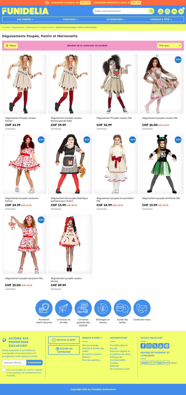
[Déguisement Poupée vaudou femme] (24, 84)
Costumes (69, 19)
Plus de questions (91, 360)
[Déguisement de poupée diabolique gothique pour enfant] (70, 164)
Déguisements (18, 27)
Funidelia (6, 27)
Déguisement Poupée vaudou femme (20, 119)
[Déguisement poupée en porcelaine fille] (116, 164)
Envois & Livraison (92, 354)
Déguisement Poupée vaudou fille (114, 118)
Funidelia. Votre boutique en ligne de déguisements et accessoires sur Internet (25, 11)
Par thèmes (24, 19)
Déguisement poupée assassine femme (21, 199)
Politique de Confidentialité (117, 358)
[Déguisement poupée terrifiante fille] (161, 164)
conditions (17, 372)
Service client (66, 340)
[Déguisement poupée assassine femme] (24, 164)
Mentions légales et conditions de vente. (120, 353)
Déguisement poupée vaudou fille (159, 118)
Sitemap (114, 365)
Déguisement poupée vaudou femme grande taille (66, 119)
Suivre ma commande (64, 350)
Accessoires (114, 19)
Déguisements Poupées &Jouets (40, 27)
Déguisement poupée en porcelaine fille (115, 199)
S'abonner (34, 362)
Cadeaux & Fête (159, 19)
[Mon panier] (181, 11)
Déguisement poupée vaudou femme (66, 279)
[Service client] (167, 11)
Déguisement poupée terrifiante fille (161, 198)
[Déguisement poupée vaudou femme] (70, 244)
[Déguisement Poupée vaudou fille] (116, 84)
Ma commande (90, 345)
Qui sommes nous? (120, 368)
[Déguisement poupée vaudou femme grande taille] (70, 84)
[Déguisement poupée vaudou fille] (161, 84)
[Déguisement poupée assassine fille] (24, 244)
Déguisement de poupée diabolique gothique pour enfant (69, 199)
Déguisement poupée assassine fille (24, 278)
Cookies (114, 363)
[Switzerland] (143, 346)
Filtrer (12, 45)
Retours (86, 357)
